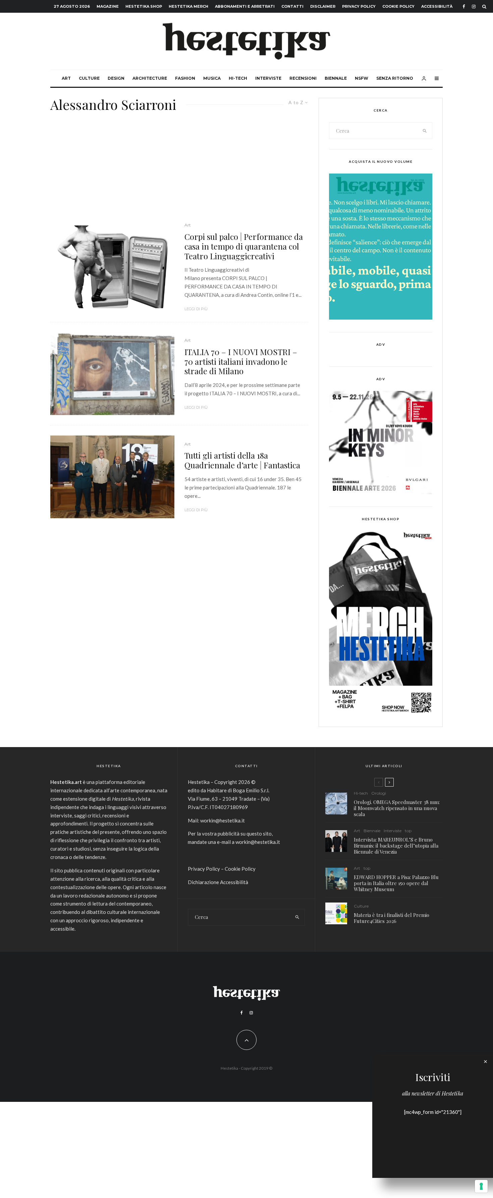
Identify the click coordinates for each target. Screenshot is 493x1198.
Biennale (336, 78)
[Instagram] (474, 6)
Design (116, 78)
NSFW (361, 78)
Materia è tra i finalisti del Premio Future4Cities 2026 (391, 918)
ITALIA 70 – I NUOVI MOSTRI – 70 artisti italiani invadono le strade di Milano (240, 361)
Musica (212, 78)
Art (66, 78)
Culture (89, 78)
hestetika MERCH (188, 6)
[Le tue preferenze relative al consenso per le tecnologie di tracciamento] (481, 1186)
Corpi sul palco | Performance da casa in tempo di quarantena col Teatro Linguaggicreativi (243, 246)
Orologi (378, 793)
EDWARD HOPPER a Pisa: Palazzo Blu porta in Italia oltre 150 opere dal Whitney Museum (396, 883)
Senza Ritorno (394, 78)
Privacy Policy (359, 6)
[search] (425, 131)
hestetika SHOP (143, 6)
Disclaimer (322, 6)
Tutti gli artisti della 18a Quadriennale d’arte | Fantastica (242, 460)
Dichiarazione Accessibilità (218, 882)
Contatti (292, 6)
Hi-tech (238, 78)
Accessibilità (436, 6)
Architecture (149, 78)
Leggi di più (196, 309)
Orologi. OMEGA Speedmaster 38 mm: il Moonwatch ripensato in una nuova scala (397, 808)
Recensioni (303, 78)
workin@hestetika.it (222, 820)
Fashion (185, 78)
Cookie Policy (398, 6)
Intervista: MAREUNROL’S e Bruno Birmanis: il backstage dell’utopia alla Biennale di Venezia (396, 846)
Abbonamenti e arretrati (245, 6)
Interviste (268, 78)
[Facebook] (464, 6)
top (408, 830)
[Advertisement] (179, 171)
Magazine (108, 6)
